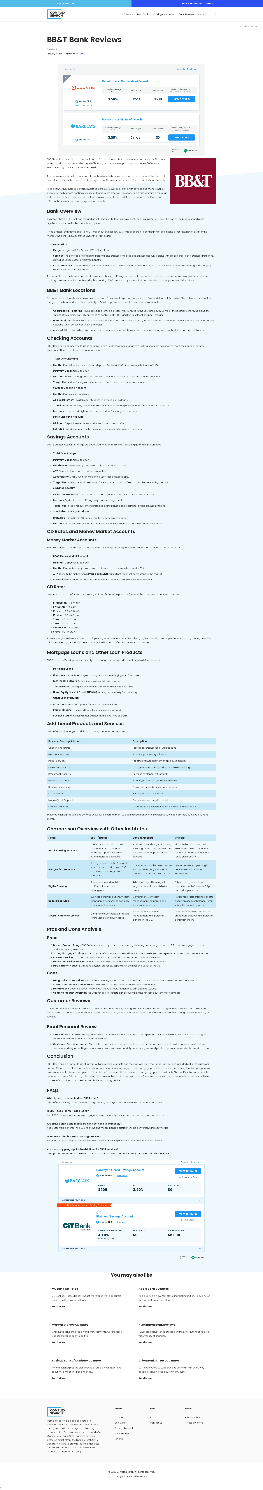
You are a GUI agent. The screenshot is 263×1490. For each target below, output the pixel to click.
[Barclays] (77, 1180)
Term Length (135, 90)
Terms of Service (194, 1422)
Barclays (107, 119)
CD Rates (127, 14)
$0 (158, 137)
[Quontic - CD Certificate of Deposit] (83, 88)
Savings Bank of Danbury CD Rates (77, 1360)
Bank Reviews (186, 14)
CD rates (176, 945)
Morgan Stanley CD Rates (70, 1325)
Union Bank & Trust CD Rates (159, 1360)
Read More (58, 1306)
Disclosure (122, 1176)
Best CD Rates (66, 3)
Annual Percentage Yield (113, 90)
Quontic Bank (110, 81)
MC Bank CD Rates (65, 1289)
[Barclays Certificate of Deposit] (83, 126)
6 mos (135, 99)
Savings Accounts (164, 14)
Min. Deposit (158, 90)
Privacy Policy (192, 1417)
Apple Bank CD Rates (154, 1289)
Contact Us (156, 1422)
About (153, 1417)
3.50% (113, 99)
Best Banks (143, 14)
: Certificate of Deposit (134, 81)
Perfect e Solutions (138, 1476)
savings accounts (97, 573)
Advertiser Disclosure (187, 69)
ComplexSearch (125, 1471)
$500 (158, 99)
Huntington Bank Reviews (157, 1325)
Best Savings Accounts (197, 3)
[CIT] (77, 1226)
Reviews (203, 14)
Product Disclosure (83, 105)
